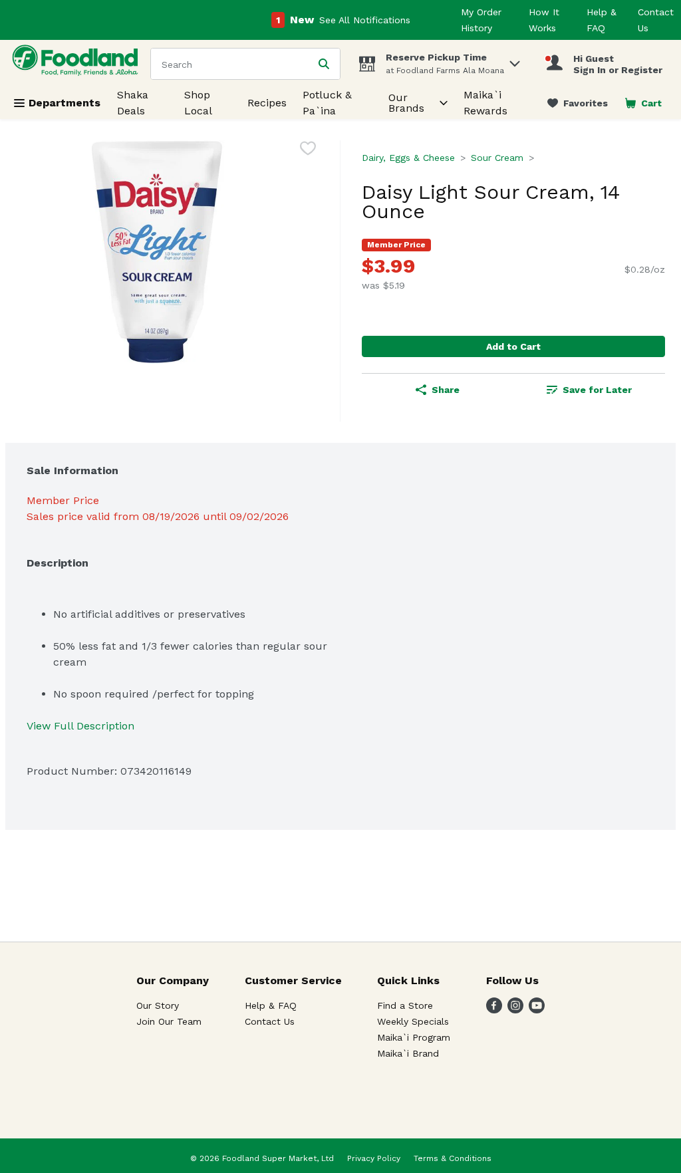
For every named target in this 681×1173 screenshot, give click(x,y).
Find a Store (405, 1005)
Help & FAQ (271, 1005)
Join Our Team (169, 1021)
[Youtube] (537, 1009)
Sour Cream (497, 157)
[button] (514, 60)
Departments (64, 102)
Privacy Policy (373, 1158)
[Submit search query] (324, 63)
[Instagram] (515, 1009)
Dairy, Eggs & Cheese (408, 157)
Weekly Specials (413, 1021)
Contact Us (270, 1021)
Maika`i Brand (408, 1053)
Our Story (157, 1005)
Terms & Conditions (452, 1158)
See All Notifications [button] (364, 20)
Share (446, 389)
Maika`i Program (413, 1037)
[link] (577, 103)
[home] (78, 63)
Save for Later (597, 389)
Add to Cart (513, 346)
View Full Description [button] (80, 725)
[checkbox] (308, 150)
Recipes (267, 102)
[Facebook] (494, 1009)
